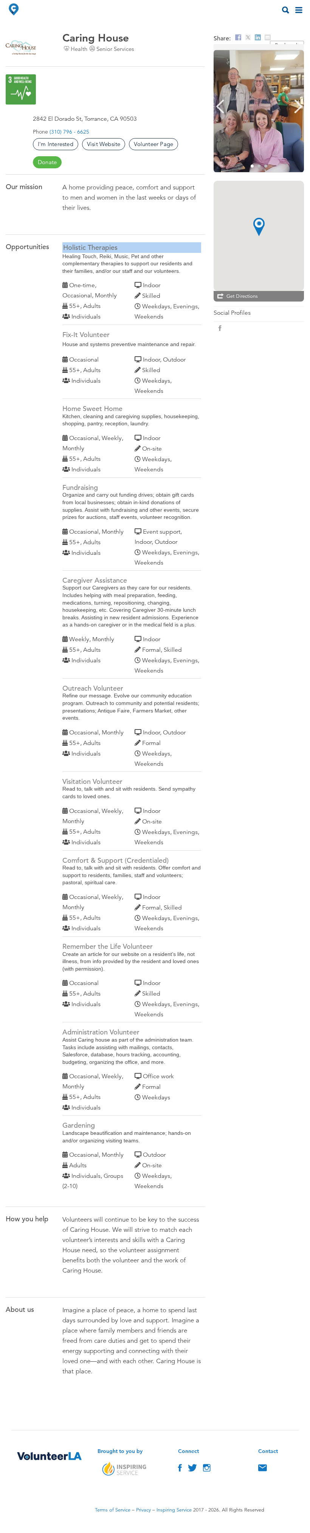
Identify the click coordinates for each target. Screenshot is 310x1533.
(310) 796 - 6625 (69, 131)
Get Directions (242, 296)
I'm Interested (55, 144)
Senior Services (115, 48)
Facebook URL (220, 328)
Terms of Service (112, 1510)
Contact (262, 1469)
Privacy (143, 1510)
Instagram (207, 1469)
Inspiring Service (174, 1510)
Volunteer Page (153, 144)
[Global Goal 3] (21, 89)
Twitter (192, 1469)
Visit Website (104, 144)
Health (79, 48)
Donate (47, 162)
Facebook (180, 1469)
